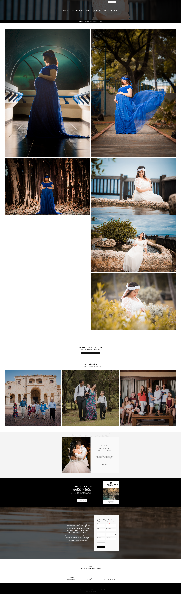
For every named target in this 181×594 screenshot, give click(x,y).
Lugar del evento (99, 537)
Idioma (107, 532)
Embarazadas (82, 21)
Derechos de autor (93, 591)
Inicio (79, 21)
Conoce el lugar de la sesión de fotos (90, 347)
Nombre (98, 523)
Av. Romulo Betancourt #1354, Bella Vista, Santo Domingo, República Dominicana (90, 585)
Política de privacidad (87, 591)
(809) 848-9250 (71, 577)
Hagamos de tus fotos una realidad (90, 568)
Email (98, 528)
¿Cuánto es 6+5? (99, 541)
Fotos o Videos (108, 528)
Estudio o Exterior (100, 532)
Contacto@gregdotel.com (71, 579)
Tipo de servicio (108, 537)
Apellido (107, 523)
